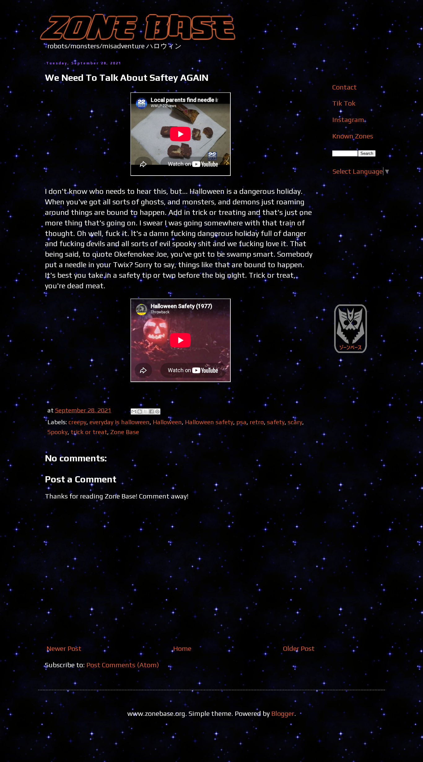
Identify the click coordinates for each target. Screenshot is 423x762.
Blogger (282, 713)
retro (257, 421)
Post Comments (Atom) (122, 665)
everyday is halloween (119, 421)
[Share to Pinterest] (157, 411)
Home (182, 648)
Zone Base (124, 431)
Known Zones (352, 136)
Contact (344, 87)
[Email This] (134, 411)
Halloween (167, 421)
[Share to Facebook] (151, 411)
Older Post (299, 648)
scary (295, 421)
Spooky (57, 431)
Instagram (348, 119)
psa (241, 421)
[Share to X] (145, 411)
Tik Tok (343, 103)
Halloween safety (209, 421)
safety (276, 421)
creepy (77, 421)
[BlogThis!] (140, 411)
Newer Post (63, 648)
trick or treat (89, 431)
